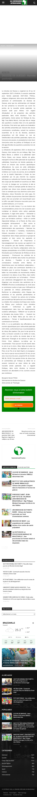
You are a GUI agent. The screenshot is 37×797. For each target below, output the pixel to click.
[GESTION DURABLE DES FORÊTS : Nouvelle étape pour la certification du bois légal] (7, 681)
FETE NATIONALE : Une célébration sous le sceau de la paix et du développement (18, 580)
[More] (29, 85)
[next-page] (6, 547)
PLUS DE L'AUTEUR (24, 467)
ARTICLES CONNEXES (9, 467)
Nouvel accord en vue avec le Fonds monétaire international (27, 433)
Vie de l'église (10, 45)
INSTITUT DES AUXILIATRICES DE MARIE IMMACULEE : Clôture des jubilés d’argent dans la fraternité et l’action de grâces (23, 485)
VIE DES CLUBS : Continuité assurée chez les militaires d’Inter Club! (16, 572)
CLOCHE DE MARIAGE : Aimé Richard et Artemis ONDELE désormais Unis (22, 474)
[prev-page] (3, 547)
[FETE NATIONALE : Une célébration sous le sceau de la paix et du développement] (7, 700)
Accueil (3, 45)
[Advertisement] (18, 24)
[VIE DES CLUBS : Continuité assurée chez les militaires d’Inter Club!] (7, 691)
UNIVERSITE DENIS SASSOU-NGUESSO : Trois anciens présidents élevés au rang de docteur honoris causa (17, 589)
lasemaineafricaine (18, 458)
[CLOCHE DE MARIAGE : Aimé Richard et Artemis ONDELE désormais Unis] (6, 474)
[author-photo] (18, 455)
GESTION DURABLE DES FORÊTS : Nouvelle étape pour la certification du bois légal (17, 565)
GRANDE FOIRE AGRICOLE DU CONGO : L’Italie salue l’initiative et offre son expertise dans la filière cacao (19, 598)
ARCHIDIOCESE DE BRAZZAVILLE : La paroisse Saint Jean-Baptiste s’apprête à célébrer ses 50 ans (8, 435)
